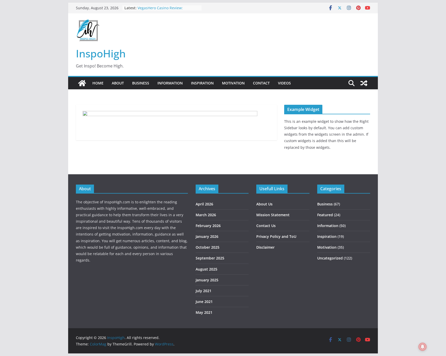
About (118, 83)
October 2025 (207, 247)
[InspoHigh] (82, 83)
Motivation (233, 83)
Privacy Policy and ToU (276, 236)
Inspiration (202, 83)
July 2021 (203, 290)
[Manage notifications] (422, 347)
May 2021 (204, 312)
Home (97, 83)
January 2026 (207, 236)
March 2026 (206, 214)
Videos (284, 83)
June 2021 (204, 301)
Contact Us (266, 225)
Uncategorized (330, 258)
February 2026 (208, 225)
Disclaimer (265, 247)
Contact (261, 83)
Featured (325, 214)
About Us (264, 204)
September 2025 (210, 258)
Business (140, 83)
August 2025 (206, 269)
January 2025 (207, 279)
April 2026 (204, 204)
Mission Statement (273, 214)
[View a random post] (364, 83)
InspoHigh (101, 53)
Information (170, 83)
